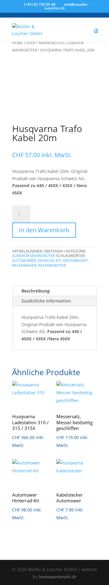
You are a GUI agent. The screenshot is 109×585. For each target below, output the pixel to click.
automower (24, 260)
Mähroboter (51, 42)
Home (17, 42)
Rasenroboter (52, 265)
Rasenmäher (24, 265)
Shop (31, 42)
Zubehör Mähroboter (33, 255)
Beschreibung (35, 291)
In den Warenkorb (44, 230)
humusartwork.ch (57, 577)
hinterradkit (75, 260)
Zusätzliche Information (46, 301)
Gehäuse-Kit (49, 260)
